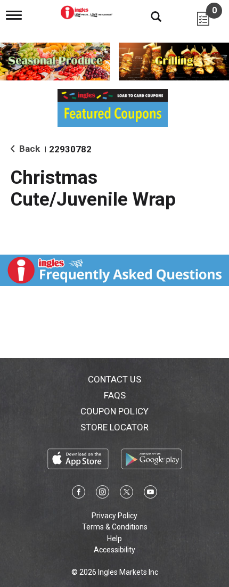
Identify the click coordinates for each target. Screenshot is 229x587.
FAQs (115, 395)
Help (114, 538)
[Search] (148, 16)
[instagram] (102, 494)
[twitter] (126, 494)
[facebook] (78, 494)
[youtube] (150, 494)
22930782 (70, 149)
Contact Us (114, 379)
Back (28, 148)
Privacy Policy (114, 515)
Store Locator (114, 427)
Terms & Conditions (115, 527)
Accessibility (114, 549)
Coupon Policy (114, 411)
